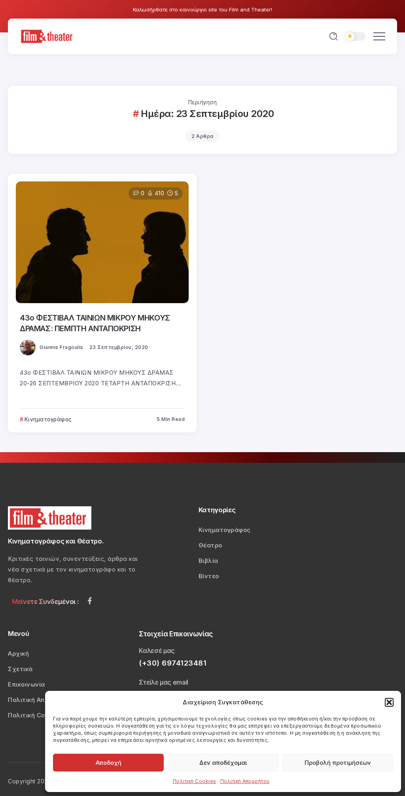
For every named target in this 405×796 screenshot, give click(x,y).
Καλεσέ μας (157, 651)
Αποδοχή (108, 762)
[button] (389, 702)
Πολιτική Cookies (194, 781)
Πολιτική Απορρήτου (245, 781)
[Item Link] (102, 242)
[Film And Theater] (48, 36)
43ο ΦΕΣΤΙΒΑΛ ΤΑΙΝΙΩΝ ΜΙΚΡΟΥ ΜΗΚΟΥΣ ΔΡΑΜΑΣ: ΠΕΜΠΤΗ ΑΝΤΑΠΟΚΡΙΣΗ (95, 323)
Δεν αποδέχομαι (223, 762)
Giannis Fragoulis (61, 347)
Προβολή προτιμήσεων (338, 762)
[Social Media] (89, 600)
